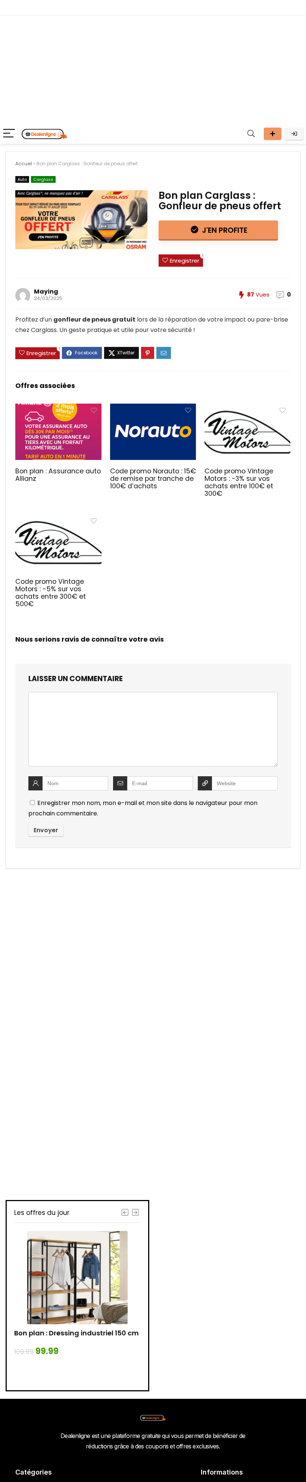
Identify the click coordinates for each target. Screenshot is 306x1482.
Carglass (43, 179)
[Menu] (9, 134)
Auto (22, 179)
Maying (46, 291)
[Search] (251, 134)
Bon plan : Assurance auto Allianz (58, 475)
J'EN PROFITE (223, 230)
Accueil (23, 163)
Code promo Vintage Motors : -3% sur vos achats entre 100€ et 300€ (238, 482)
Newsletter (272, 134)
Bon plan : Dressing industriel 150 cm (76, 1333)
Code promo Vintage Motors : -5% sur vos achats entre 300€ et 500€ (50, 592)
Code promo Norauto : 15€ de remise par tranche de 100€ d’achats (153, 479)
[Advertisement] (153, 68)
